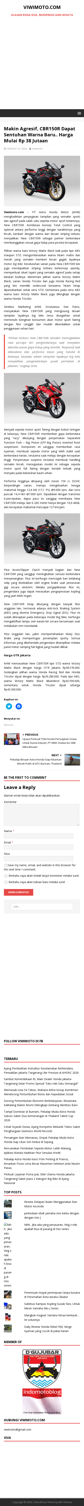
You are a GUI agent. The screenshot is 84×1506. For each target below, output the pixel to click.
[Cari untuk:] (42, 906)
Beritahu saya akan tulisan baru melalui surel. (37, 882)
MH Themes (65, 1502)
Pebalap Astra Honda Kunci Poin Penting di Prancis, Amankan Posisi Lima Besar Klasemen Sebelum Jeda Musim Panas (42, 1163)
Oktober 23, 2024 (17, 148)
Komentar (10, 802)
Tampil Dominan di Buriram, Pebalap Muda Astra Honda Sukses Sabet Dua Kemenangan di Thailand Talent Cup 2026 (39, 1116)
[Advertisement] (42, 65)
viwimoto (37, 148)
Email (8, 842)
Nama (8, 831)
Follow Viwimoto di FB (23, 1041)
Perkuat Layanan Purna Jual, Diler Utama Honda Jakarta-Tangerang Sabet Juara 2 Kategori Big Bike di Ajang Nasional (39, 1178)
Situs (7, 854)
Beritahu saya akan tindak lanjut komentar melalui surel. (44, 875)
